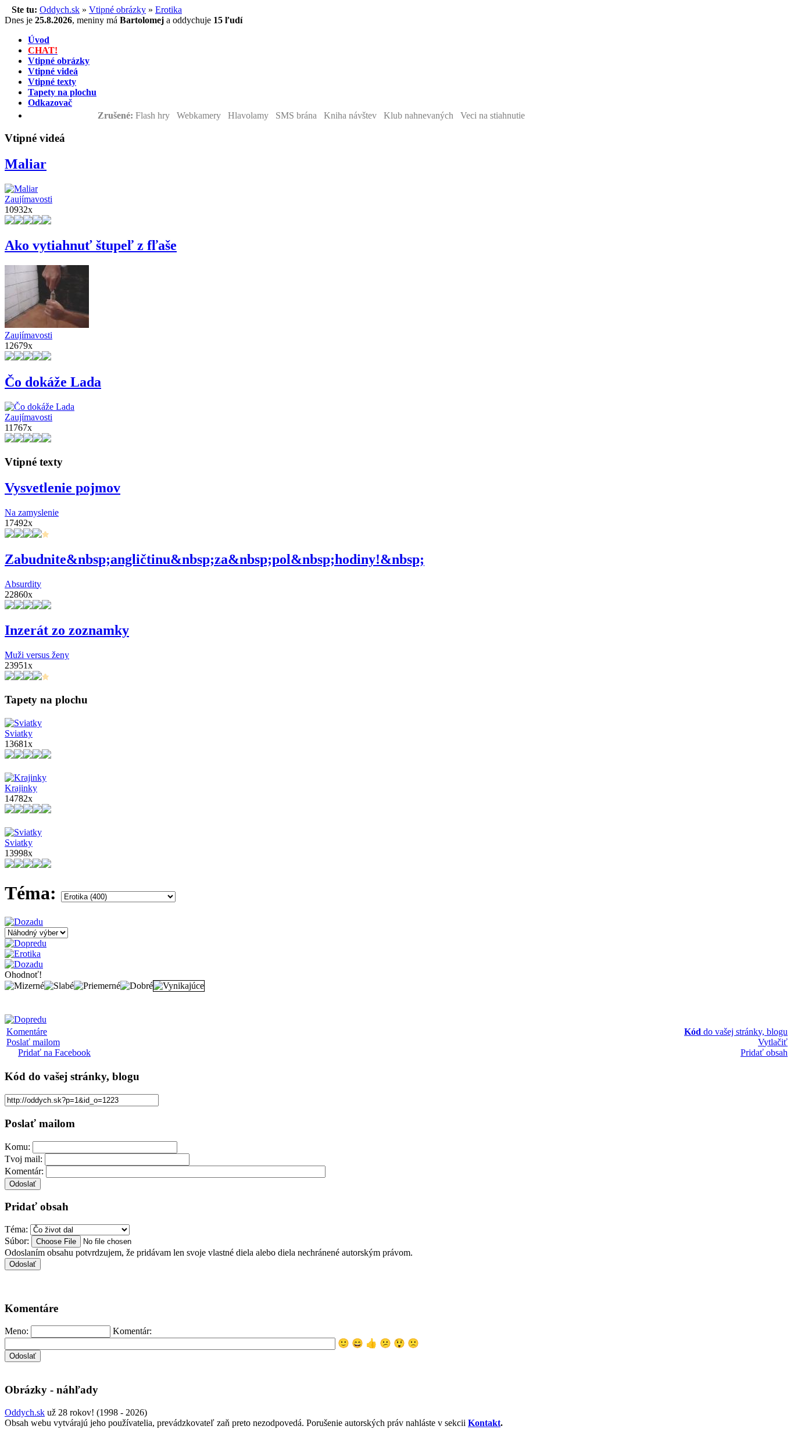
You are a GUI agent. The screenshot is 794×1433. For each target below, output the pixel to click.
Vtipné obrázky (117, 10)
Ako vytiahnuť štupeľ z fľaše (91, 245)
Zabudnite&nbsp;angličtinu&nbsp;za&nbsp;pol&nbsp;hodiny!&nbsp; (214, 559)
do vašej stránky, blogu (736, 1032)
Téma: (16, 1229)
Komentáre (26, 1032)
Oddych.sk (60, 10)
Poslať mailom (33, 1042)
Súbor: (17, 1241)
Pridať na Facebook (54, 1052)
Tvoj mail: (23, 1159)
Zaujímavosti (28, 199)
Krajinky (21, 788)
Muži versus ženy (37, 655)
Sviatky (19, 733)
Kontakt (484, 1423)
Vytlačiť (773, 1042)
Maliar (26, 163)
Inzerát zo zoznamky (67, 630)
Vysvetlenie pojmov (62, 487)
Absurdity (23, 584)
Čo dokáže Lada (53, 381)
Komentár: (24, 1171)
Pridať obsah (764, 1052)
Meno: (16, 1331)
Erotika (168, 10)
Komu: (17, 1147)
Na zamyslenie (32, 512)
